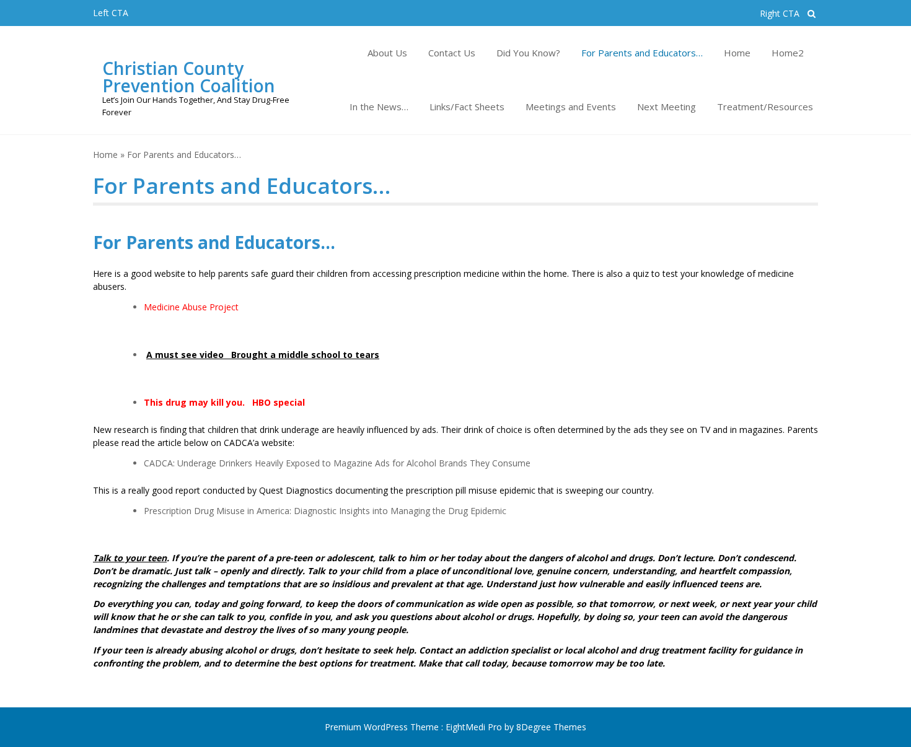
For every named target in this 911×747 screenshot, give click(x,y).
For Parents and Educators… (642, 52)
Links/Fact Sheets (466, 106)
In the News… (379, 106)
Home (737, 52)
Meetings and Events (571, 106)
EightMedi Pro (475, 727)
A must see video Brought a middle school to (250, 354)
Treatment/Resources (765, 106)
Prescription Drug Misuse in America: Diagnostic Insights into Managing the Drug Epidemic (325, 511)
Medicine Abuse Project (191, 307)
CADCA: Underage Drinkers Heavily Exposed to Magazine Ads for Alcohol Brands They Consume (337, 463)
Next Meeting (666, 106)
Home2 (788, 52)
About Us (387, 52)
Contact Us (451, 52)
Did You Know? (528, 52)
